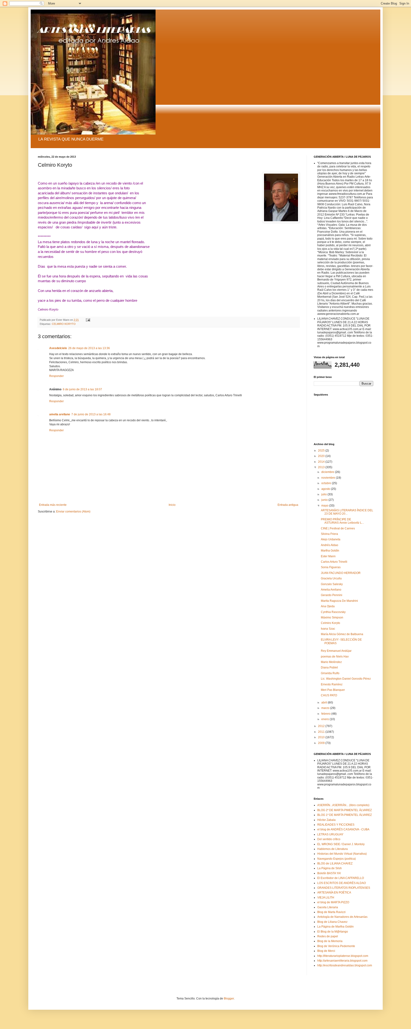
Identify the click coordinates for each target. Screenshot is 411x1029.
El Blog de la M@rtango (332, 931)
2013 (321, 467)
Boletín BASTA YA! (329, 873)
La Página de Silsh (329, 868)
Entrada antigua (288, 505)
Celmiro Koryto (330, 623)
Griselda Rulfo (330, 673)
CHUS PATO (329, 695)
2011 (321, 731)
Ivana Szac (328, 628)
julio (324, 494)
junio (324, 500)
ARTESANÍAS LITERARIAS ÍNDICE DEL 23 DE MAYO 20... (347, 512)
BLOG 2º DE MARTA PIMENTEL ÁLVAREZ (344, 810)
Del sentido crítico (328, 839)
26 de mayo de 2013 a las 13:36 (89, 348)
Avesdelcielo (58, 348)
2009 (321, 743)
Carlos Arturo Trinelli (334, 561)
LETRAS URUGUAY (330, 834)
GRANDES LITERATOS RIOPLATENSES (343, 887)
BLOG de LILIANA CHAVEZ (334, 863)
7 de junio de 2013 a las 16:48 (91, 414)
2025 (321, 450)
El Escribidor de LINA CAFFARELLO (340, 878)
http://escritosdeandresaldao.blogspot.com (344, 965)
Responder (56, 376)
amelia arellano (59, 414)
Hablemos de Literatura (332, 849)
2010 (321, 737)
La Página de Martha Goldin (335, 926)
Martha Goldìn (330, 550)
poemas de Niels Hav (335, 656)
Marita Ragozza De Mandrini (339, 600)
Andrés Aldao (329, 545)
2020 (321, 456)
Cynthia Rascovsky (333, 612)
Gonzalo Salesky (332, 584)
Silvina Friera (329, 534)
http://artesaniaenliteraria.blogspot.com (342, 960)
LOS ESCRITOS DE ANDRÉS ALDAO (341, 883)
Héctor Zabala (326, 820)
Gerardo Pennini (331, 595)
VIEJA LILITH (325, 897)
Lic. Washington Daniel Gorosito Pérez (346, 678)
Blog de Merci (326, 951)
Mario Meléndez (331, 662)
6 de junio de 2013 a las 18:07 (82, 389)
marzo (325, 708)
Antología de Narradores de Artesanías (342, 917)
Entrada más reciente (53, 505)
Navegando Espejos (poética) (336, 858)
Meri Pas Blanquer (333, 690)
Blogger (229, 998)
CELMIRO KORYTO (64, 323)
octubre (326, 483)
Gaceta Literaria (327, 907)
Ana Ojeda (328, 606)
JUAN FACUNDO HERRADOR (341, 573)
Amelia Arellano (331, 589)
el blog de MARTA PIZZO (333, 902)
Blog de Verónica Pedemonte (336, 946)
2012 (321, 726)
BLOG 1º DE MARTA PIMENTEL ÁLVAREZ (344, 815)
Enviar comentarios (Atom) (73, 511)
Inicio (172, 505)
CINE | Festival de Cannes (338, 528)
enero (325, 719)
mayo (325, 505)
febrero (326, 713)
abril (324, 702)
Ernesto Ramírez (331, 684)
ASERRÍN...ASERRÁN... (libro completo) (343, 805)
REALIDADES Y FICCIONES (335, 824)
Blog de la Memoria (329, 941)
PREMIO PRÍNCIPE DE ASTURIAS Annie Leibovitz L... (342, 521)
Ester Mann (328, 556)
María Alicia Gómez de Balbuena (342, 634)
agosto (326, 489)
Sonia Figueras (331, 567)
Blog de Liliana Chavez (332, 922)
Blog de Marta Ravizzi (331, 912)
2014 (321, 461)
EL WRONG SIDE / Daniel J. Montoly (341, 844)
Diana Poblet (329, 667)
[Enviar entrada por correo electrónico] (88, 319)
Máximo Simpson (332, 617)
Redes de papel (327, 936)
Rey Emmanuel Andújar (336, 651)
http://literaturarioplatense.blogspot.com (342, 956)
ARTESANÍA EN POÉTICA (334, 892)
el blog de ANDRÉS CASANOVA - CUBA (343, 829)
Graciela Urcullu (331, 578)
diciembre (328, 472)
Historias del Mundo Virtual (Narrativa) (342, 853)
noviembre (328, 477)
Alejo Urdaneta (330, 539)
